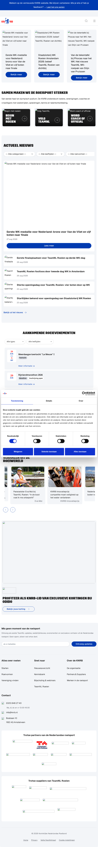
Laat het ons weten (56, 7)
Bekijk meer (16, 74)
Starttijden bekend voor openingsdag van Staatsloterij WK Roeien (54, 298)
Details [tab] (49, 401)
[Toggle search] (86, 21)
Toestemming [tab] (17, 401)
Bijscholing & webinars (44, 680)
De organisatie (73, 668)
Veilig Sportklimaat (48, 840)
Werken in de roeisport (77, 680)
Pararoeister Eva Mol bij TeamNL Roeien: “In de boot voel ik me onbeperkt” (21, 494)
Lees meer (49, 245)
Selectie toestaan (49, 451)
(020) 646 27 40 (14, 703)
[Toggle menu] (94, 21)
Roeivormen (7, 674)
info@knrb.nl (12, 712)
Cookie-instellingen (67, 840)
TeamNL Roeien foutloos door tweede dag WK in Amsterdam (51, 271)
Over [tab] (81, 401)
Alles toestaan (80, 451)
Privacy (34, 840)
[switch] (37, 441)
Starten (5, 668)
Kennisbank (39, 674)
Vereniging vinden (10, 680)
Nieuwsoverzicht (42, 668)
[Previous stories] (5, 509)
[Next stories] (12, 509)
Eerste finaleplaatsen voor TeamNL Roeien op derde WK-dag (51, 257)
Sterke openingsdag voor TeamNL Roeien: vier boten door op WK (53, 284)
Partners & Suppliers (76, 674)
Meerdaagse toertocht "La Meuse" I (36, 354)
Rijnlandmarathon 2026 (30, 374)
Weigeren (18, 451)
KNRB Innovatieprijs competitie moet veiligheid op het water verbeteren (59, 494)
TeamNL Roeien (41, 686)
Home (25, 840)
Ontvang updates (84, 644)
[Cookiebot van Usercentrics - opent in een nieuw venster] (84, 393)
